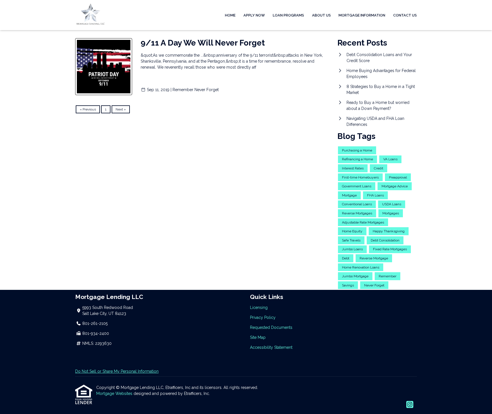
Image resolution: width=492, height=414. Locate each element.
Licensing (259, 307)
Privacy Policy (263, 317)
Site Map (258, 337)
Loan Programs (288, 15)
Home (230, 15)
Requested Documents (271, 327)
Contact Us (405, 15)
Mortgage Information (362, 15)
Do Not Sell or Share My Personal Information (117, 371)
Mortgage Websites (115, 393)
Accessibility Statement (271, 347)
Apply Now (254, 15)
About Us (321, 15)
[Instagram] (410, 405)
